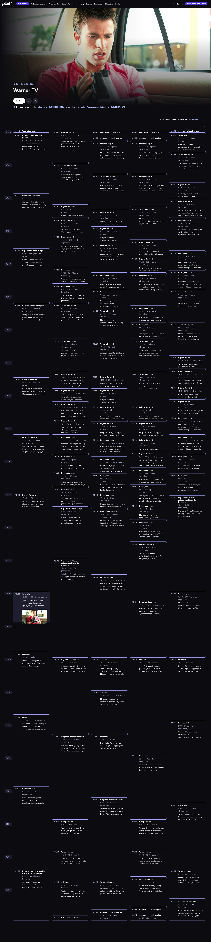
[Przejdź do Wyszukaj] (173, 4)
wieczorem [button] (182, 119)
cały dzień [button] (193, 119)
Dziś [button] (162, 119)
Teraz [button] (167, 119)
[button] (204, 126)
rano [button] (174, 119)
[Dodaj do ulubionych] (29, 101)
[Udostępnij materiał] (35, 101)
